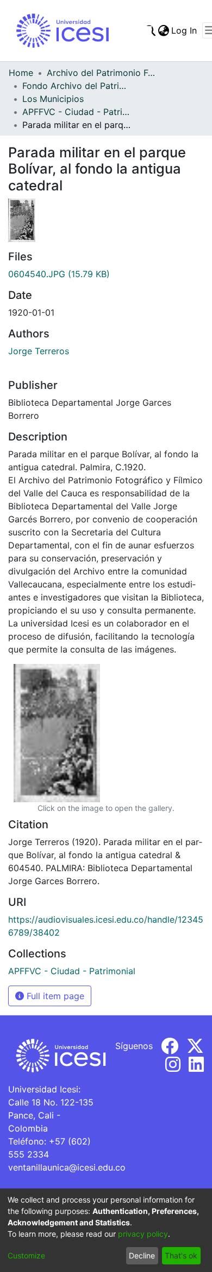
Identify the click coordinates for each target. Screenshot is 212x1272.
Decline (142, 1255)
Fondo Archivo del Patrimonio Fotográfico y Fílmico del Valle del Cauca (76, 85)
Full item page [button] (54, 995)
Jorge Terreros (38, 351)
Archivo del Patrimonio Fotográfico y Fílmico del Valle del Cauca (101, 72)
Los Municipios (53, 98)
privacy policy (143, 1233)
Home (21, 72)
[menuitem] (163, 30)
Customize (26, 1255)
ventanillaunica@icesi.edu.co (67, 1167)
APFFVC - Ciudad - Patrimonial (76, 111)
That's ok (181, 1255)
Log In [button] (184, 30)
